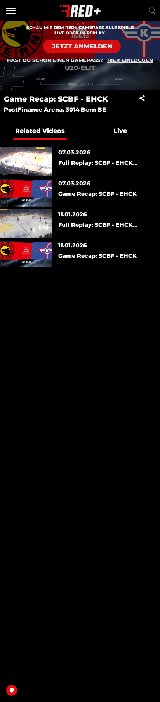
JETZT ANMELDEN (82, 46)
